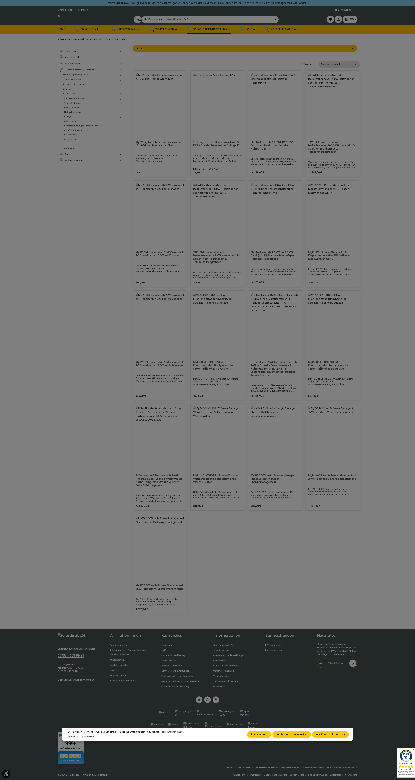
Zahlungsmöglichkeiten (225, 681)
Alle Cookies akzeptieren (330, 734)
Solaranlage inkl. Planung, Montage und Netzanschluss (128, 652)
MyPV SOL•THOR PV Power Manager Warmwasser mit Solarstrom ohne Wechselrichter (216, 479)
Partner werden (273, 650)
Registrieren (81, 10)
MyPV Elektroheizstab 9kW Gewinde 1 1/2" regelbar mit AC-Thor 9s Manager (159, 364)
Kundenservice (117, 660)
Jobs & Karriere (221, 650)
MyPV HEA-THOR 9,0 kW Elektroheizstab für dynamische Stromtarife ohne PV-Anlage (328, 365)
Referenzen (219, 660)
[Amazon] (216, 699)
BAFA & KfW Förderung (225, 666)
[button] (120, 51)
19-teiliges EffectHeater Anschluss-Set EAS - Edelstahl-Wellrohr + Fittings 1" (217, 144)
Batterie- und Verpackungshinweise (180, 681)
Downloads (219, 686)
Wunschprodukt (118, 675)
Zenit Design (101, 775)
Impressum (166, 645)
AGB (163, 650)
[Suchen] (275, 19)
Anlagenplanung (118, 645)
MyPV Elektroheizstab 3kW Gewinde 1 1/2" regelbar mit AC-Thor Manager (159, 254)
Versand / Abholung (223, 671)
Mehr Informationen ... (172, 732)
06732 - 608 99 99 (71, 655)
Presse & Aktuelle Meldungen (228, 655)
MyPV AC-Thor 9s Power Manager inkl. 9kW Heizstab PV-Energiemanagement (160, 587)
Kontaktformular (84, 680)
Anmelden (63, 10)
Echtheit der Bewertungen (175, 671)
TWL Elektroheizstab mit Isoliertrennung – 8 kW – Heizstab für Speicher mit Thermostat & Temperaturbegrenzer (216, 257)
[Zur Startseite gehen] (71, 19)
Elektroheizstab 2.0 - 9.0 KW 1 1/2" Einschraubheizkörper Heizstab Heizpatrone (272, 145)
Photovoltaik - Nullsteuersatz (177, 676)
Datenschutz (75, 736)
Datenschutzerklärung (173, 655)
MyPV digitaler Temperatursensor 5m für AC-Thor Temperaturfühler (159, 144)
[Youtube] (199, 699)
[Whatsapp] (207, 699)
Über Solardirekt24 (223, 645)
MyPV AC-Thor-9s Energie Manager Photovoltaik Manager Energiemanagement (272, 479)
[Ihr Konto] (338, 19)
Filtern (139, 48)
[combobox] (218, 19)
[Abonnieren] (352, 663)
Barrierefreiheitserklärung (175, 686)
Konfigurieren (259, 734)
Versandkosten (221, 676)
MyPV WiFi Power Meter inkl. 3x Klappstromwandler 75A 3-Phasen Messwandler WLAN (329, 255)
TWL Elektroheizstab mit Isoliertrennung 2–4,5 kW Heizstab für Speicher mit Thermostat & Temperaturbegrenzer (331, 147)
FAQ (112, 670)
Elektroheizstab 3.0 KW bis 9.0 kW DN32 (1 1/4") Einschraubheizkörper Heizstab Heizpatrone (272, 255)
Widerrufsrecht (169, 660)
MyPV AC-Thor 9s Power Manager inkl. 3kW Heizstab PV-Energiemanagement (332, 477)
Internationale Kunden (122, 681)
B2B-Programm (273, 645)
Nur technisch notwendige (291, 734)
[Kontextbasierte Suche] (138, 19)
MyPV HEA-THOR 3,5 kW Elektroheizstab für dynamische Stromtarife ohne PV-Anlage (213, 365)
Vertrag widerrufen (171, 666)
